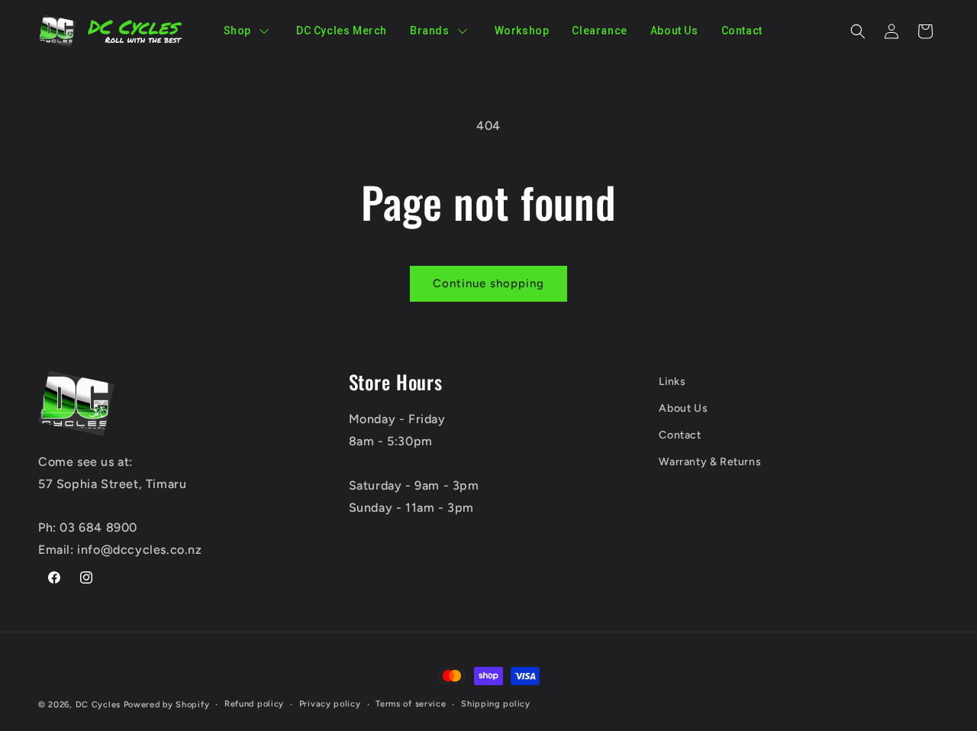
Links (672, 381)
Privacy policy (330, 704)
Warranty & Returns (710, 461)
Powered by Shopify (167, 705)
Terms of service (411, 704)
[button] (858, 31)
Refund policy (254, 704)
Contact (680, 435)
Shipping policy (495, 704)
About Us (683, 408)
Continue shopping (488, 283)
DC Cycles (98, 705)
